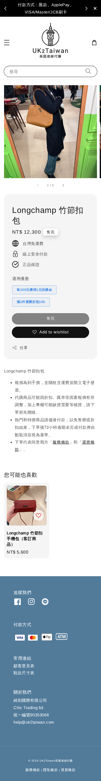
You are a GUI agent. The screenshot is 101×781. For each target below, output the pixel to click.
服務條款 (61, 442)
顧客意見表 (23, 665)
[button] (7, 43)
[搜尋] (88, 71)
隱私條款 (50, 770)
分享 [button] (23, 347)
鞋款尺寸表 (23, 673)
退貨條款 (68, 770)
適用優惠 (20, 278)
